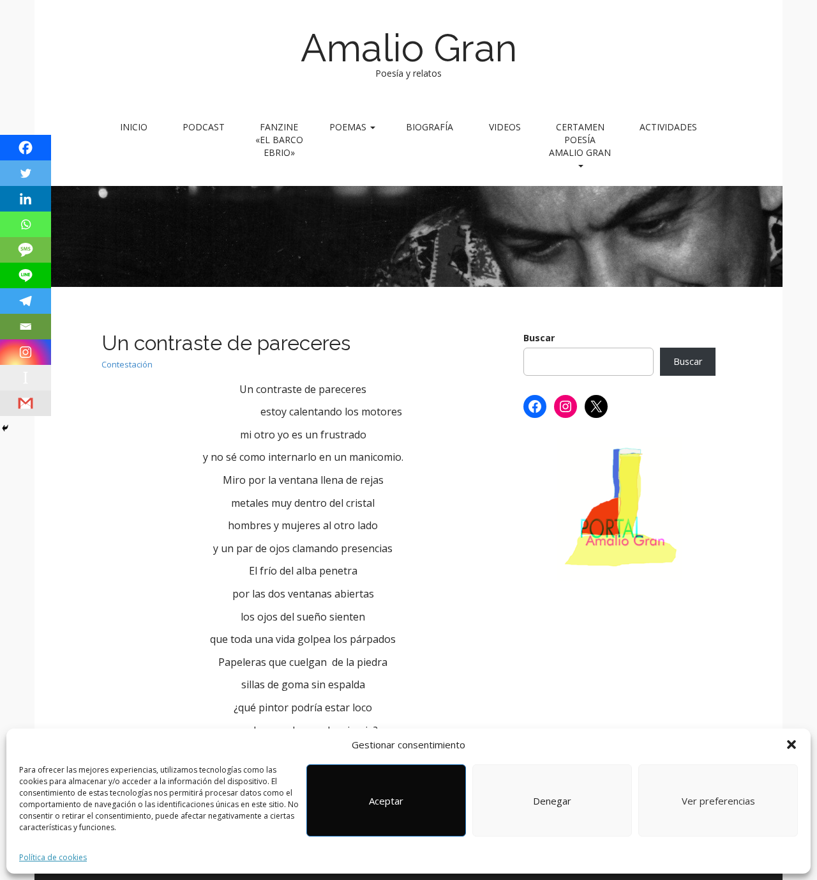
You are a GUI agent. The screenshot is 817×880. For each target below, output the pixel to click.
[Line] (25, 275)
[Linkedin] (25, 199)
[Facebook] (25, 147)
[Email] (25, 326)
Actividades (668, 127)
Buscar (539, 338)
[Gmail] (25, 403)
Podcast (204, 127)
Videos (505, 127)
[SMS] (25, 250)
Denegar (552, 800)
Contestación (127, 364)
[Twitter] (25, 173)
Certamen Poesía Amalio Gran (580, 139)
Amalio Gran (409, 48)
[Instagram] (25, 352)
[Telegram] (25, 301)
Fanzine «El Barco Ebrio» (279, 139)
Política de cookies (53, 857)
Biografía (429, 127)
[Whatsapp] (25, 224)
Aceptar (386, 800)
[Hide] (5, 428)
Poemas (349, 127)
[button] (791, 744)
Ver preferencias (718, 800)
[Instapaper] (25, 377)
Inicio (133, 127)
